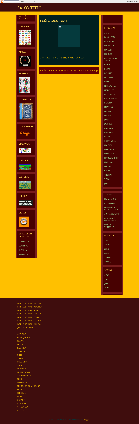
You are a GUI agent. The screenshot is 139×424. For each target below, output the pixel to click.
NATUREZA (108, 132)
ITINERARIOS (24, 241)
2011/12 (106, 253)
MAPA (106, 120)
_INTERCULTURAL (49, 58)
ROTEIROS (108, 166)
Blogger (87, 419)
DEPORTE (108, 73)
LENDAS (107, 111)
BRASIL (71, 58)
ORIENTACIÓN (110, 141)
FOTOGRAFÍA (109, 94)
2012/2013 (63, 58)
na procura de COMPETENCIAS (110, 219)
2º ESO (106, 279)
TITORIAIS (108, 175)
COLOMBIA (22, 362)
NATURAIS (108, 128)
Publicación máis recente (53, 70)
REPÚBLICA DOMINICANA (28, 386)
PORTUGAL (22, 382)
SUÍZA (19, 396)
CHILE (19, 355)
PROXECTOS (109, 154)
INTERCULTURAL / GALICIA (29, 320)
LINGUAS (108, 115)
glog (106, 183)
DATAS (107, 69)
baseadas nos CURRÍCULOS (109, 226)
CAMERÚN (21, 348)
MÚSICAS (108, 124)
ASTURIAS (21, 334)
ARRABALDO (24, 254)
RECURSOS (79, 58)
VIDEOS (107, 179)
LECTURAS (108, 107)
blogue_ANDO (110, 199)
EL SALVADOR (23, 372)
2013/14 (107, 245)
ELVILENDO (23, 246)
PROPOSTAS (109, 149)
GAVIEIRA (23, 250)
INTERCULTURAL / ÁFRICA (29, 324)
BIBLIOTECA (109, 46)
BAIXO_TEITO (109, 37)
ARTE (106, 33)
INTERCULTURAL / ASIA (27, 310)
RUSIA (19, 389)
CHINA (20, 358)
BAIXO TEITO (29, 7)
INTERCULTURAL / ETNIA (28, 317)
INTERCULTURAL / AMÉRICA (29, 307)
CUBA (19, 365)
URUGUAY (21, 403)
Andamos (108, 195)
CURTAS (107, 65)
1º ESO (106, 275)
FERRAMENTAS (110, 86)
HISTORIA (108, 103)
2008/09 (107, 262)
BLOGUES (108, 54)
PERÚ (19, 379)
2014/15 (107, 240)
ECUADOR (21, 368)
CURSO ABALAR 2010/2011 (110, 59)
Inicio (70, 70)
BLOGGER (108, 50)
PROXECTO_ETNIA (111, 158)
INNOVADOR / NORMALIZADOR (111, 208)
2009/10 (107, 257)
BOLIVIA (20, 341)
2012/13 (106, 249)
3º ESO (106, 284)
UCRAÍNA (21, 400)
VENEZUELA (22, 407)
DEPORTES (108, 77)
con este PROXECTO (112, 203)
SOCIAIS (107, 171)
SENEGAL (21, 393)
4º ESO (106, 288)
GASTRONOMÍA (110, 99)
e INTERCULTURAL (111, 214)
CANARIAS (21, 351)
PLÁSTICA (108, 145)
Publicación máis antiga (86, 70)
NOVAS (107, 137)
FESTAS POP (109, 90)
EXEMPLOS (108, 82)
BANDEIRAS (109, 41)
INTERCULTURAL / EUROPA (29, 303)
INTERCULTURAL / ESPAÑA (29, 313)
